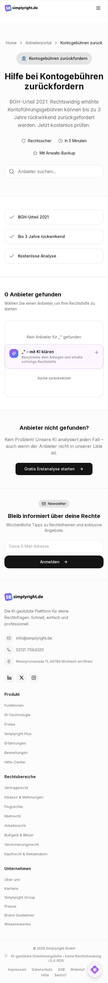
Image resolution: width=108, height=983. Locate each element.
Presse (10, 906)
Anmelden (50, 561)
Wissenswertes (17, 924)
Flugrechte (13, 806)
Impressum (17, 969)
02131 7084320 (30, 649)
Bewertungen (16, 752)
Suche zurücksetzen (54, 378)
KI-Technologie (17, 714)
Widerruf (77, 969)
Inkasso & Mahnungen (23, 797)
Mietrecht (12, 816)
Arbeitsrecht (15, 825)
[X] (22, 678)
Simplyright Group (19, 897)
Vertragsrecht (16, 787)
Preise (9, 724)
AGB (61, 969)
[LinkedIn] (9, 678)
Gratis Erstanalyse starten (49, 468)
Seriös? (61, 975)
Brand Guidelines (19, 915)
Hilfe (45, 975)
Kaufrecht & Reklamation (25, 854)
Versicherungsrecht (21, 844)
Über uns (12, 879)
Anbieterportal (38, 42)
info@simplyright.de (34, 638)
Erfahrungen (15, 743)
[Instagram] (34, 678)
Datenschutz (42, 969)
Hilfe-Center (15, 762)
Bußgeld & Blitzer (19, 835)
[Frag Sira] (94, 969)
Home (11, 42)
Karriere (11, 888)
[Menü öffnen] (98, 8)
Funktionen (14, 705)
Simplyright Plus (18, 733)
